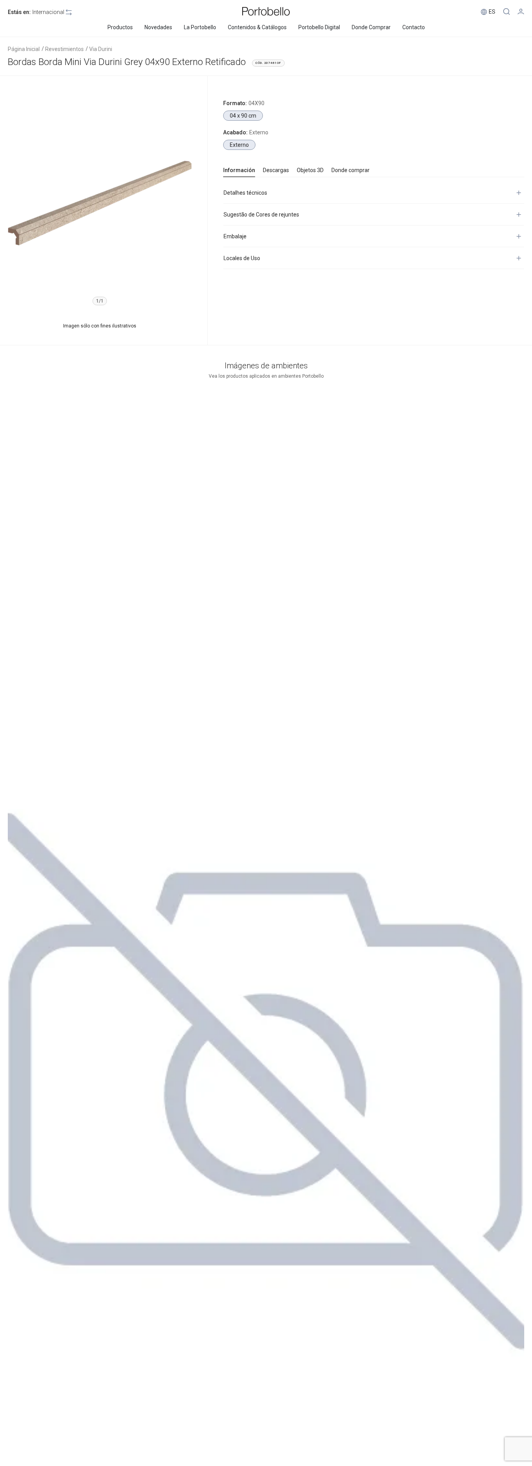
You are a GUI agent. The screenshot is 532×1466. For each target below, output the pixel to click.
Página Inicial (24, 49)
